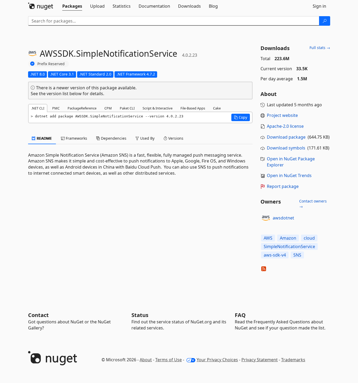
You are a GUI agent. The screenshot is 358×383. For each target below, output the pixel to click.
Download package (286, 137)
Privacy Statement (259, 360)
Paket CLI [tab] (127, 108)
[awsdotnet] (266, 218)
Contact (38, 315)
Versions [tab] (175, 138)
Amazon (288, 238)
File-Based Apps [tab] (192, 108)
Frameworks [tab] (76, 138)
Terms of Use (168, 360)
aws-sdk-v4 (275, 255)
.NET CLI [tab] (37, 108)
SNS (297, 255)
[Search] (324, 21)
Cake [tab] (217, 108)
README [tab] (44, 138)
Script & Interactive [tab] (158, 108)
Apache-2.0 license (285, 126)
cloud (309, 238)
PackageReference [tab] (82, 108)
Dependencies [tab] (113, 138)
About (146, 360)
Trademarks (293, 360)
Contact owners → (313, 204)
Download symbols (286, 148)
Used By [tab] (146, 138)
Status (139, 315)
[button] (240, 117)
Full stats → (320, 47)
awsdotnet (283, 218)
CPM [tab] (108, 108)
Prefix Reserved (51, 63)
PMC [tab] (56, 108)
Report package (283, 186)
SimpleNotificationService (289, 246)
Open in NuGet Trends (289, 175)
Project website (282, 115)
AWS (268, 238)
